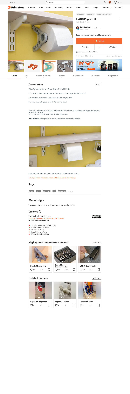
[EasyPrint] (105, 2)
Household (91, 14)
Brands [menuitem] (78, 7)
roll (54, 191)
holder (31, 191)
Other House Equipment (104, 14)
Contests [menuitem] (69, 7)
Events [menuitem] (86, 7)
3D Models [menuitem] (31, 7)
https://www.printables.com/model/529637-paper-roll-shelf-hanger (52, 178)
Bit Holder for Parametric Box (61, 266)
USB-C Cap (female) (88, 266)
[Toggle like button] (31, 269)
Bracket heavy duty (38, 266)
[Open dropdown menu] (120, 19)
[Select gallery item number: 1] (39, 261)
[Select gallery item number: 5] (68, 297)
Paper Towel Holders (91, 52)
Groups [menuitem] (95, 7)
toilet (38, 191)
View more (96, 242)
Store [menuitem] (41, 7)
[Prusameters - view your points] (110, 2)
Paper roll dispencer (38, 302)
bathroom (46, 191)
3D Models (81, 14)
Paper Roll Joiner (62, 302)
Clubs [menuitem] (48, 7)
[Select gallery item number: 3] (65, 297)
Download (100, 41)
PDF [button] (99, 84)
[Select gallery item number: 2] (64, 261)
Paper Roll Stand (86, 302)
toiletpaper (62, 191)
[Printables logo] (16, 7)
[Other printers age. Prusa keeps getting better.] (99, 65)
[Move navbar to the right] (111, 7)
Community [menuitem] (58, 7)
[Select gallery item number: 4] (67, 261)
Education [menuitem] (105, 7)
